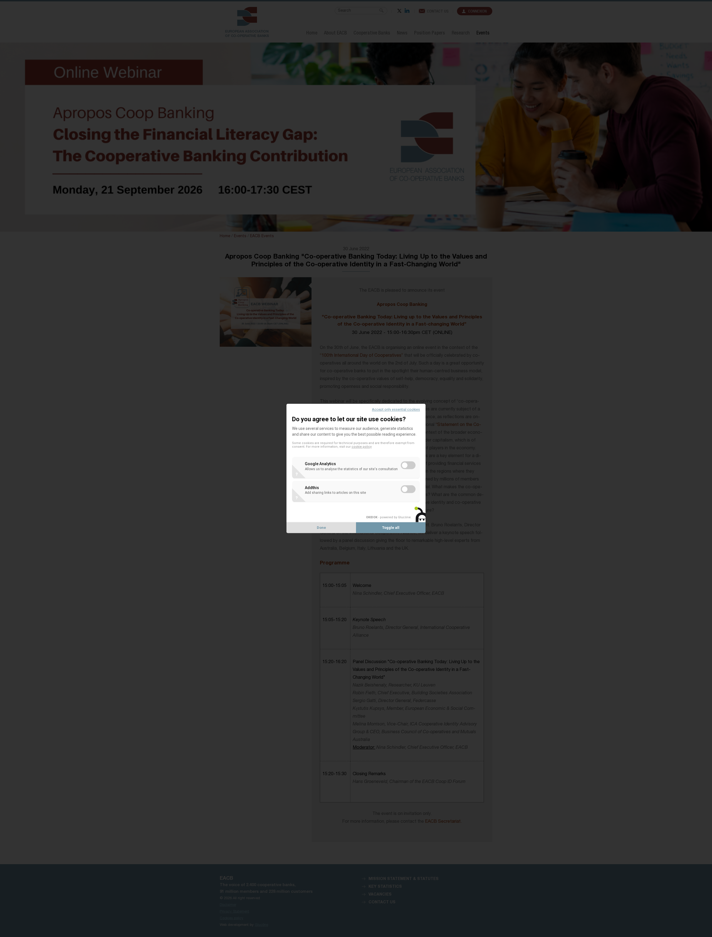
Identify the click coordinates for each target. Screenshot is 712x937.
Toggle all (390, 528)
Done (321, 528)
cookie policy (362, 447)
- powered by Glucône (388, 517)
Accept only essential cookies (396, 409)
